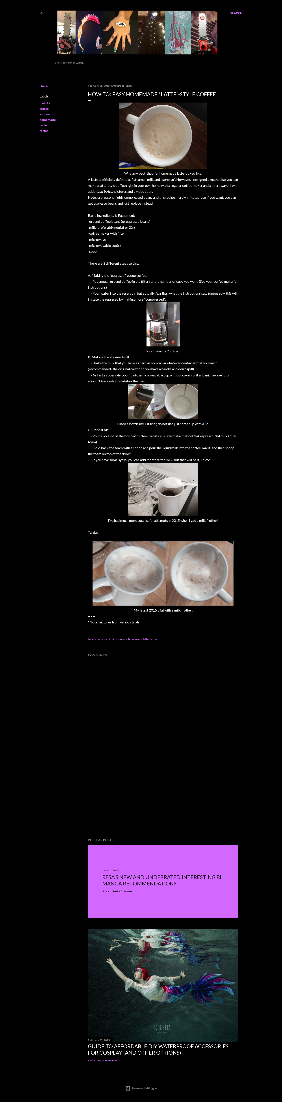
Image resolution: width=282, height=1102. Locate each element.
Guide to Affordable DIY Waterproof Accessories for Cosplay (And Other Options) (158, 1049)
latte (43, 125)
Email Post (117, 85)
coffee (44, 108)
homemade (47, 120)
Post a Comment (122, 891)
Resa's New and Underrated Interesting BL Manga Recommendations (162, 880)
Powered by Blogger (144, 1088)
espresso (46, 114)
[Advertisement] (121, 798)
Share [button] (43, 86)
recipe (43, 131)
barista (44, 103)
